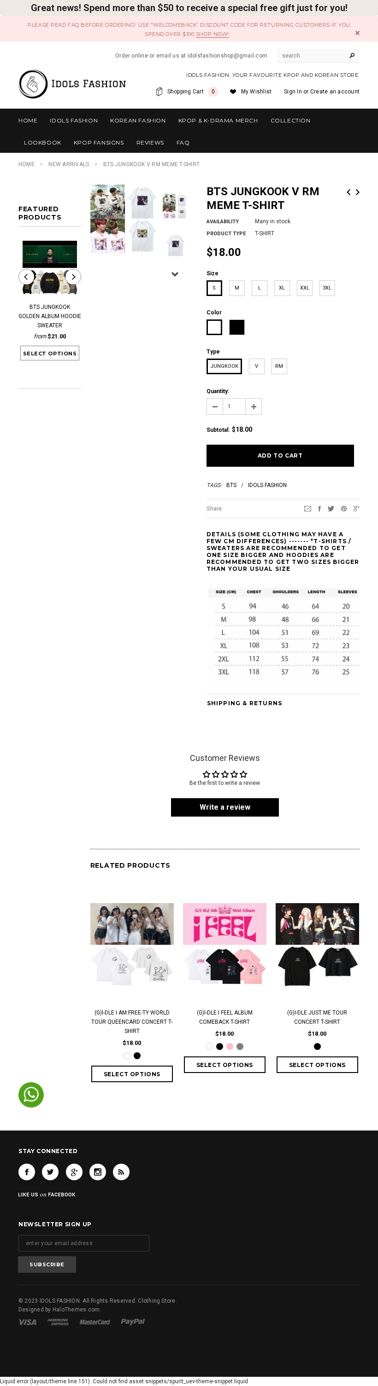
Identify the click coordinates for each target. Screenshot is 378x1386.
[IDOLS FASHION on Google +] (74, 1172)
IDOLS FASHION (267, 485)
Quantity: (218, 391)
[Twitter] (331, 508)
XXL (304, 288)
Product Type (226, 234)
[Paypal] (133, 1321)
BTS (231, 485)
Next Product (358, 192)
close (357, 33)
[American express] (58, 1321)
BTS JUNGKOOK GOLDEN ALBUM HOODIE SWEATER (49, 316)
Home (26, 164)
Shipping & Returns (245, 703)
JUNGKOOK (224, 366)
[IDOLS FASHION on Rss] (121, 1172)
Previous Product (348, 192)
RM (279, 366)
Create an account (335, 91)
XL (282, 288)
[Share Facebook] (319, 508)
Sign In (293, 91)
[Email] (307, 508)
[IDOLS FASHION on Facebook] (26, 1172)
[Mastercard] (95, 1321)
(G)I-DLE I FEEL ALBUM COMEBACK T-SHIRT (225, 1017)
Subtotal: (218, 430)
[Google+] (357, 508)
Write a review (225, 807)
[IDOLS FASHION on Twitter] (50, 1172)
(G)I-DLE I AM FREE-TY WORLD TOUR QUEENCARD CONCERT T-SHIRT (131, 1021)
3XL (327, 288)
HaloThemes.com (76, 1309)
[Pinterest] (344, 508)
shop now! (212, 34)
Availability (223, 222)
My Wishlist (256, 91)
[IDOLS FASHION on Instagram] (97, 1172)
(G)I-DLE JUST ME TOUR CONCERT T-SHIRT (317, 1017)
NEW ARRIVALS (68, 164)
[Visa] (27, 1321)
